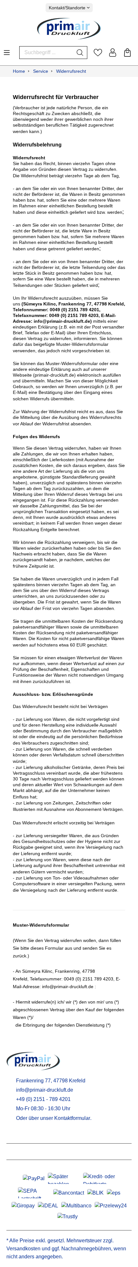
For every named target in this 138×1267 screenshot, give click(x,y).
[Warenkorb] (127, 52)
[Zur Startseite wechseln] (69, 28)
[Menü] (6, 50)
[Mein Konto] (112, 52)
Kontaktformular (72, 1118)
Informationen (25, 1151)
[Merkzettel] (98, 52)
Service (16, 1135)
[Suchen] (80, 52)
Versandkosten (23, 1248)
